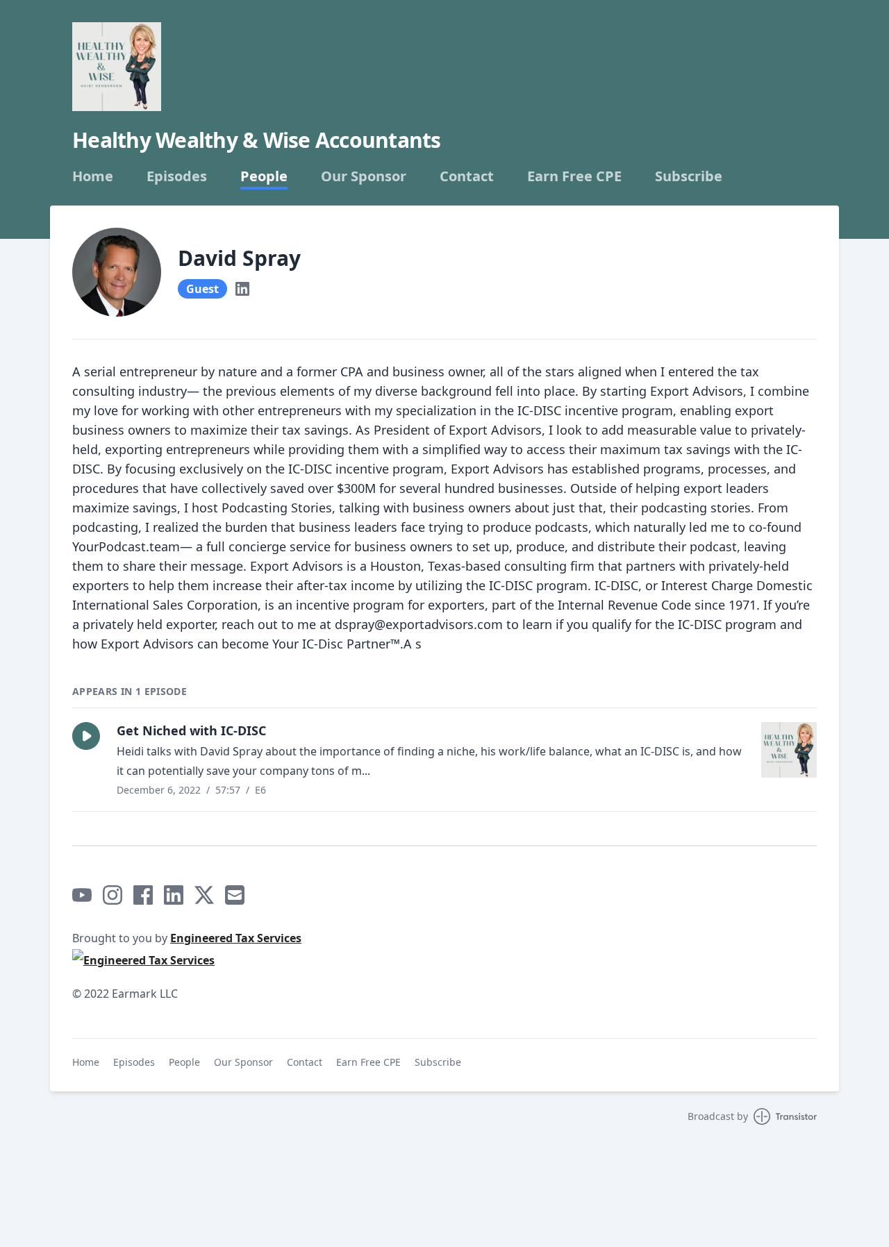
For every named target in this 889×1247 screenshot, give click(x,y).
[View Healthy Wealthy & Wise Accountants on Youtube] (82, 895)
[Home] (116, 66)
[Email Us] (234, 895)
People (264, 176)
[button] (86, 736)
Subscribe (688, 176)
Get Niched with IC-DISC (191, 730)
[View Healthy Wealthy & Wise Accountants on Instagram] (112, 895)
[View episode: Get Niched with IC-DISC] (789, 750)
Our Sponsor (363, 176)
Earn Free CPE (574, 176)
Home (92, 176)
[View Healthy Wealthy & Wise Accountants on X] (204, 895)
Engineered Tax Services (235, 938)
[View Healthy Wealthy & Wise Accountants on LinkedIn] (173, 895)
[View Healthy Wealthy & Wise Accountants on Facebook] (143, 895)
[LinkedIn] (242, 289)
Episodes (177, 176)
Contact (467, 176)
